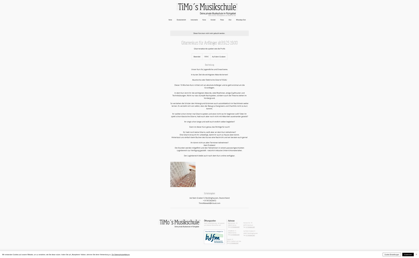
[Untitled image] (183, 174)
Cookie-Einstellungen (392, 254)
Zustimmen (408, 254)
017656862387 (235, 227)
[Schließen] (416, 254)
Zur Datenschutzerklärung (121, 254)
